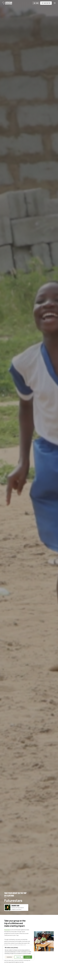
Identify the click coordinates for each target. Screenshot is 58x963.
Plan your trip (47, 3)
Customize (9, 957)
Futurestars (7, 929)
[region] (18, 952)
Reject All (18, 957)
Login (37, 3)
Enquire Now (15, 906)
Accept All (27, 957)
